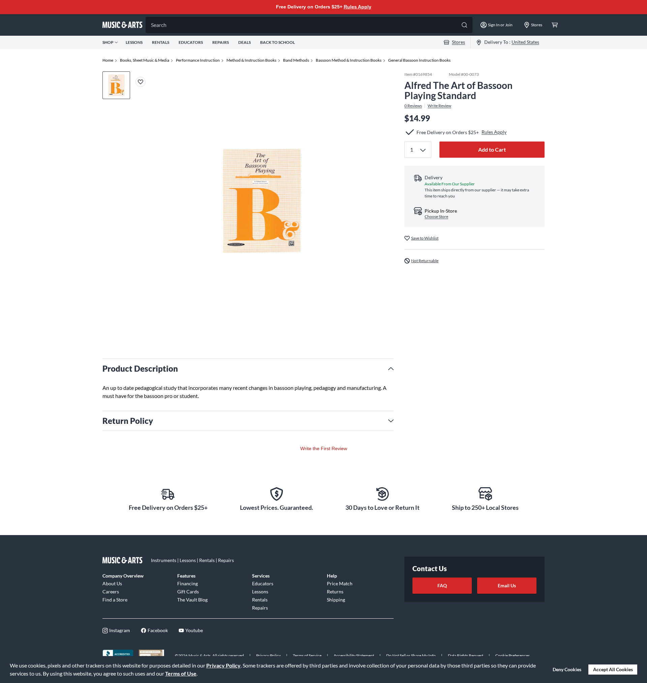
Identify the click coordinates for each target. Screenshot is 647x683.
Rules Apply (357, 6)
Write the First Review (323, 448)
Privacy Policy (223, 665)
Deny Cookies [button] (567, 669)
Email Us (507, 585)
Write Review (439, 105)
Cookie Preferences (512, 655)
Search (158, 25)
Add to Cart (492, 149)
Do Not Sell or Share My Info (411, 655)
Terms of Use (180, 673)
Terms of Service (307, 655)
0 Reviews (413, 105)
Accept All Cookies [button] (613, 669)
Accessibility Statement (354, 655)
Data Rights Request (465, 655)
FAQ (442, 585)
